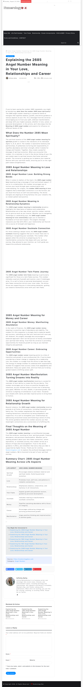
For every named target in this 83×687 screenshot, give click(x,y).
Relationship (36, 33)
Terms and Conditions (11, 38)
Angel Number (16, 51)
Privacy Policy (70, 33)
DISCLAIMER (60, 33)
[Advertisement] (55, 17)
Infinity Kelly (13, 78)
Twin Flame (27, 33)
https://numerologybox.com (23, 559)
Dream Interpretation (48, 33)
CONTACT (22, 38)
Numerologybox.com (13, 450)
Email (8, 660)
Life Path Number (17, 33)
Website (32, 660)
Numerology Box (38, 684)
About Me (7, 33)
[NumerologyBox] (15, 8)
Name (8, 654)
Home (9, 51)
